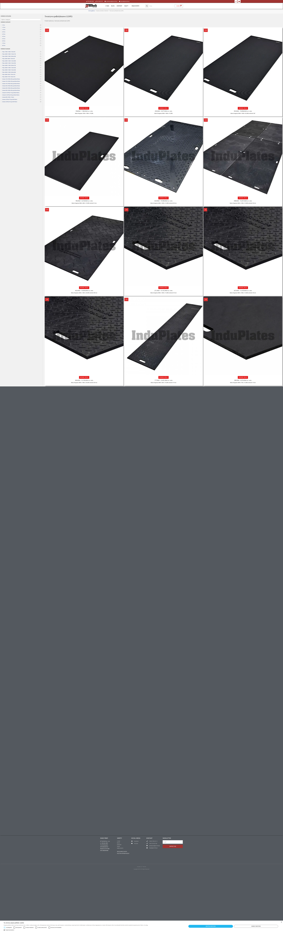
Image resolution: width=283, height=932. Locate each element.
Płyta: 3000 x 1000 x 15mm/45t (9, 70)
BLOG (113, 6)
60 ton (3, 41)
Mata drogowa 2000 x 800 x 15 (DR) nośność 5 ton (84, 203)
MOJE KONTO (135, 6)
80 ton (3, 45)
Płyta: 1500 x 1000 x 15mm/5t (8, 51)
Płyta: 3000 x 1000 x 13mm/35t (9, 67)
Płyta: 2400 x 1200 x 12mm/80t (9, 61)
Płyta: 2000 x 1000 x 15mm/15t (9, 54)
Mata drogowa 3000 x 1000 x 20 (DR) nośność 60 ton (84, 382)
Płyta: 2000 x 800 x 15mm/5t (8, 58)
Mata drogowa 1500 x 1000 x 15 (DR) (84, 113)
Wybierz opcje (84, 108)
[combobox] (21, 19)
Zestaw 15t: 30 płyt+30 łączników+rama (11, 81)
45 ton (3, 36)
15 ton (3, 29)
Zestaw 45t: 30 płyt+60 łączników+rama (11, 88)
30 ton (3, 31)
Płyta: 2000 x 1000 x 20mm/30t (9, 56)
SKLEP (126, 6)
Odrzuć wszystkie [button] (256, 926)
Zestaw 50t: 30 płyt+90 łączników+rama (11, 90)
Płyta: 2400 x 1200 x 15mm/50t (9, 63)
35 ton (3, 34)
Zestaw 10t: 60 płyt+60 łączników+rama (11, 79)
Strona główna (91, 10)
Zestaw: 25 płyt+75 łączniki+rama (9, 99)
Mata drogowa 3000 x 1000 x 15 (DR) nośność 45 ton (243, 292)
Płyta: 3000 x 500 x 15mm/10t (8, 74)
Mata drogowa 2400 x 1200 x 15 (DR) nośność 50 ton (243, 203)
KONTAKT (119, 6)
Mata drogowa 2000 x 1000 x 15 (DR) (163, 113)
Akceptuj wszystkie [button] (211, 926)
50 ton (3, 38)
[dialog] (141, 926)
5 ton (3, 25)
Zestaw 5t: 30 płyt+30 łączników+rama (10, 95)
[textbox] (21, 20)
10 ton (3, 27)
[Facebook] (236, 1)
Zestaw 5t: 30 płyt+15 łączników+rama (10, 92)
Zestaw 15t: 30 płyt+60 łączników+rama (11, 83)
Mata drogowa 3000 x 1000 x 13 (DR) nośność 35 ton (163, 292)
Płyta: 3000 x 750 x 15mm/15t (8, 76)
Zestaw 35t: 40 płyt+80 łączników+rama (11, 85)
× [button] (281, 922)
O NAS (107, 6)
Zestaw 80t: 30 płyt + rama (8, 97)
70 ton (3, 43)
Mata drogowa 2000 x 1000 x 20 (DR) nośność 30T (243, 113)
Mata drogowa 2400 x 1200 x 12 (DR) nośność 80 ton (163, 203)
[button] (76, 930)
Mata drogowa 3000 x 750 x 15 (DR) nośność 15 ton (243, 382)
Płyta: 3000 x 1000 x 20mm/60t (9, 72)
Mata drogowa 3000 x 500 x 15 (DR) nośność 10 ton (163, 382)
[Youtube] (239, 1)
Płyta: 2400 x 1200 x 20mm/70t (9, 65)
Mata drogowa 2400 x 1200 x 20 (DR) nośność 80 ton (84, 292)
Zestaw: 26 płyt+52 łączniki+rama (9, 101)
